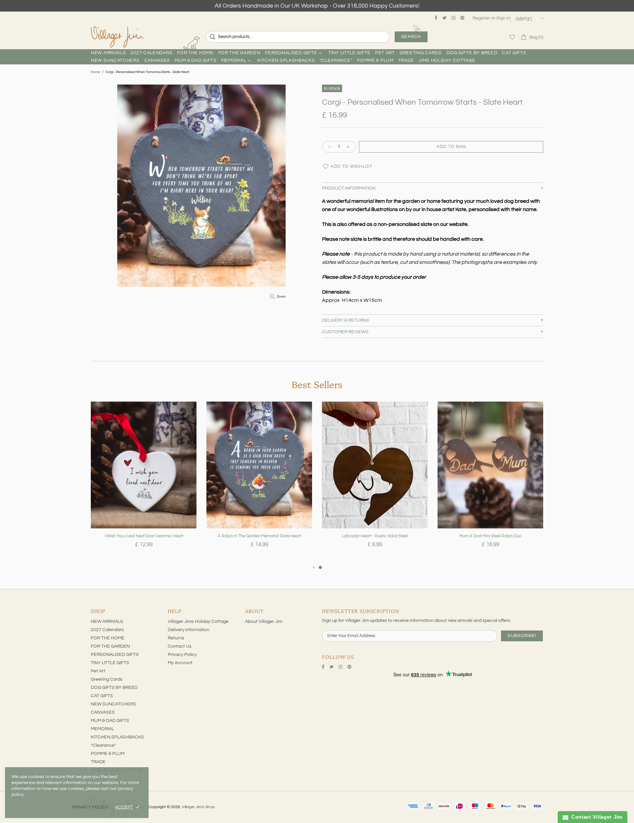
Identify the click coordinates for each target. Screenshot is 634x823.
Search (411, 36)
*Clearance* (103, 745)
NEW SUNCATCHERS (113, 704)
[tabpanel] (143, 482)
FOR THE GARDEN (110, 646)
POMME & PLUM (107, 753)
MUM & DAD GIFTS (110, 720)
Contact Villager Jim (595, 817)
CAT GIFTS (102, 696)
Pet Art (98, 671)
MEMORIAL (102, 729)
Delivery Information (188, 629)
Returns (176, 638)
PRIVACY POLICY (90, 807)
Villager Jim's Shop (117, 37)
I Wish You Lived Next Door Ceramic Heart (143, 536)
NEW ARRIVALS (107, 621)
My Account (180, 663)
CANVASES (103, 712)
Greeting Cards (107, 679)
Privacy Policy (182, 654)
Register (481, 18)
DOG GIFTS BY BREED (114, 687)
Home (95, 72)
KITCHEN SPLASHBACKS (117, 737)
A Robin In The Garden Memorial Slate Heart (259, 536)
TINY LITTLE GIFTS (110, 663)
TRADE (98, 762)
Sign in (503, 18)
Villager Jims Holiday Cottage (198, 621)
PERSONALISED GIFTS (115, 654)
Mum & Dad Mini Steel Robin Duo (490, 536)
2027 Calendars (107, 629)
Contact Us (180, 646)
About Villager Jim (263, 621)
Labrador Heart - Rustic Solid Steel (375, 536)
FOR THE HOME (107, 638)
